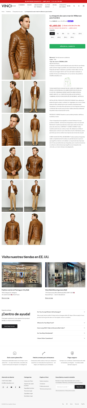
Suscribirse (80, 387)
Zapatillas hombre (29, 388)
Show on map (5, 298)
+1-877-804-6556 (6, 381)
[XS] (52, 33)
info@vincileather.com (8, 383)
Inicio (3, 11)
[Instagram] (3, 387)
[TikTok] (7, 387)
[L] (68, 33)
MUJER (29, 5)
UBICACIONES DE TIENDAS (38, 6)
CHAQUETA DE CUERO (62, 6)
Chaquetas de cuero (17, 11)
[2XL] (80, 33)
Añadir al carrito (67, 46)
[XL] (74, 33)
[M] (63, 33)
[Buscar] (74, 6)
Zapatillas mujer (28, 393)
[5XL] (65, 37)
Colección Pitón (28, 381)
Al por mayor (47, 6)
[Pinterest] (19, 387)
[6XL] (72, 37)
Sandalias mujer (28, 396)
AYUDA (55, 5)
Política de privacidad (70, 390)
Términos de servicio (45, 389)
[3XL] (52, 37)
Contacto (42, 383)
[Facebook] (15, 387)
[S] (58, 33)
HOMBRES (22, 5)
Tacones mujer (28, 391)
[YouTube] (11, 387)
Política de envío (44, 386)
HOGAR (13, 6)
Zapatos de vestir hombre (29, 384)
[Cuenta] (79, 6)
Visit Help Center (9, 326)
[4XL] (59, 37)
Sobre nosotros (44, 381)
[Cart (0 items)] (83, 6)
